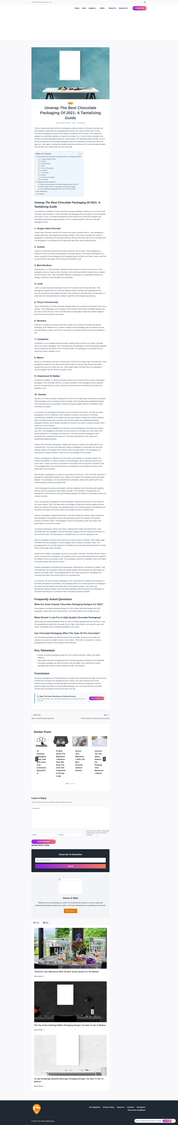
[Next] (104, 759)
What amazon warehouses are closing (95, 716)
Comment (36, 808)
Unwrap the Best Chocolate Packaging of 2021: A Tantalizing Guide (59, 156)
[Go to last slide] (36, 759)
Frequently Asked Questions (46, 182)
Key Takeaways (42, 191)
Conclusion (40, 194)
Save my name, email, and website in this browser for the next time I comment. (97, 833)
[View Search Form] (144, 2)
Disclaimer (141, 1107)
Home (77, 8)
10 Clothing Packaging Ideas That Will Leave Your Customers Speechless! (41, 762)
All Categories (94, 1107)
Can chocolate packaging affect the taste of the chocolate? (58, 189)
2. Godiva (43, 161)
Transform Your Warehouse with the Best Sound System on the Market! (66, 972)
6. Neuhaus (43, 170)
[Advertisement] (89, 26)
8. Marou (43, 175)
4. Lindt (42, 166)
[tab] (66, 783)
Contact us (139, 8)
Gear (84, 8)
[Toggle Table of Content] (79, 153)
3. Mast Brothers (45, 163)
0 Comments (81, 123)
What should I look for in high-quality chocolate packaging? (58, 186)
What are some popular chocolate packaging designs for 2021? (59, 184)
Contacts (130, 1107)
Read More (39, 976)
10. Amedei (44, 179)
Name (35, 835)
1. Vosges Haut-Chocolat (47, 159)
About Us (112, 8)
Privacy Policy (108, 1107)
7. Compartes (44, 172)
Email (61, 835)
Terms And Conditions (136, 1110)
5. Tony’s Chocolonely (47, 168)
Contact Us (123, 8)
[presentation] (41, 741)
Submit (70, 866)
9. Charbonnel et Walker (47, 177)
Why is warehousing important (42, 716)
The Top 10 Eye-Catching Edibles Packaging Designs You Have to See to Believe (70, 1025)
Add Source (167, 1120)
